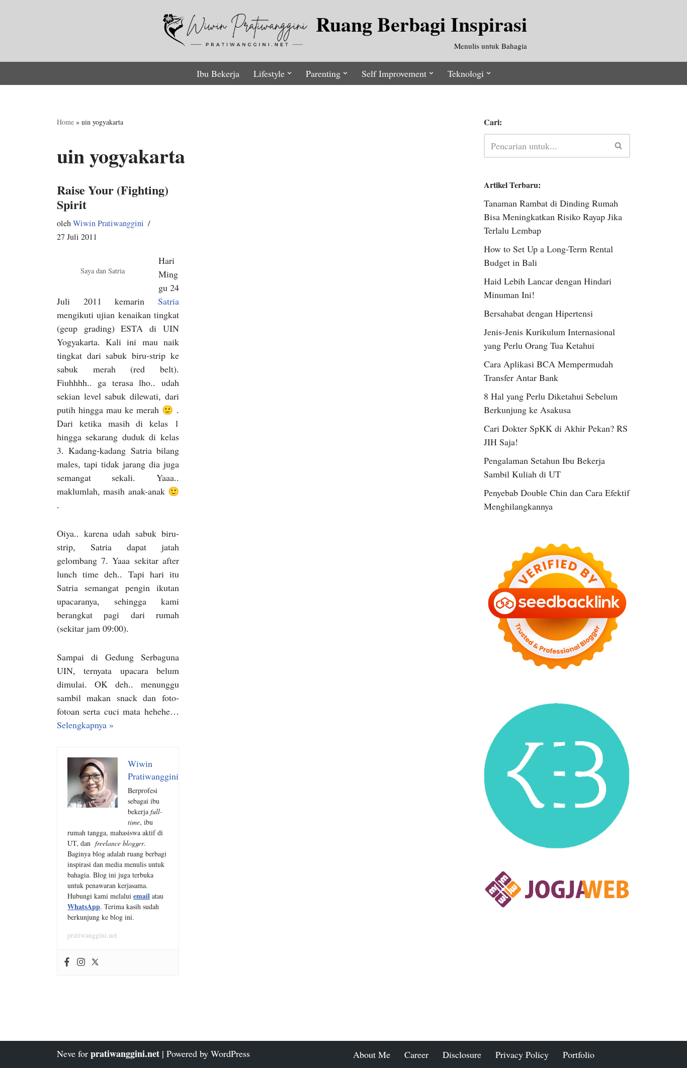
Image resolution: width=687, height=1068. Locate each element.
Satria (168, 301)
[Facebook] (66, 962)
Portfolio (578, 1054)
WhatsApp (83, 906)
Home (65, 122)
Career (416, 1054)
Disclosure (462, 1054)
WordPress (230, 1053)
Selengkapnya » (85, 725)
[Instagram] (80, 962)
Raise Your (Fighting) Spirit (112, 197)
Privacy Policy (522, 1054)
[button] (289, 73)
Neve (66, 1053)
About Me (371, 1054)
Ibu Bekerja (218, 73)
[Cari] (619, 146)
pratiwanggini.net (92, 935)
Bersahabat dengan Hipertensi (538, 313)
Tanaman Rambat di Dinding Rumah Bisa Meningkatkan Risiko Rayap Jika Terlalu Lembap (553, 216)
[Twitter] (95, 962)
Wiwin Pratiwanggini (108, 223)
